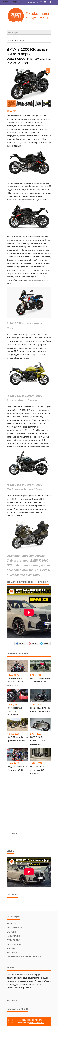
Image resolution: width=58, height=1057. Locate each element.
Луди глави (13, 940)
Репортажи (13, 936)
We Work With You (36, 1023)
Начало (10, 40)
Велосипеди (14, 944)
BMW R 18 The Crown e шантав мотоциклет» (38, 740)
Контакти (12, 948)
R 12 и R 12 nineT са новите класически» (40, 709)
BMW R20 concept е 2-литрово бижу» (40, 680)
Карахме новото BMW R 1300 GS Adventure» (15, 681)
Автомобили (14, 927)
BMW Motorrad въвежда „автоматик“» (14, 711)
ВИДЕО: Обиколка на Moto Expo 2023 (17, 768)
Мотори (20, 40)
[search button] (49, 2)
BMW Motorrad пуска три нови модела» (17, 739)
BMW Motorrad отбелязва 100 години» (37, 769)
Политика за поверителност (24, 956)
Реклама (12, 952)
